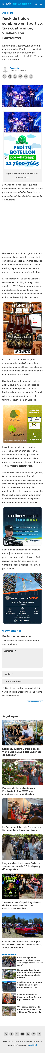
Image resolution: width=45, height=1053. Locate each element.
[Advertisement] (22, 226)
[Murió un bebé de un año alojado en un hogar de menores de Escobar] (9, 986)
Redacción (14, 68)
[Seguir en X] (6, 1034)
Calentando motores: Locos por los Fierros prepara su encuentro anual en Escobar (22, 944)
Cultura (8, 13)
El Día (16, 3)
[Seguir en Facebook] (11, 1034)
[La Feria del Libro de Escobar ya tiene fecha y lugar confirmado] (9, 998)
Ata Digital (33, 1045)
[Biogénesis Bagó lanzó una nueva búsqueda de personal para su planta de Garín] (9, 974)
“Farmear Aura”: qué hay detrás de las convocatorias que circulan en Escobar (21, 905)
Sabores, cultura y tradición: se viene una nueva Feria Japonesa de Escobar (22, 751)
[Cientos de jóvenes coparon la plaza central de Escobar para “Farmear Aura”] (9, 961)
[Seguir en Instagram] (17, 1034)
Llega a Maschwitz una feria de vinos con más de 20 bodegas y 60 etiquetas (21, 866)
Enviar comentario (35, 702)
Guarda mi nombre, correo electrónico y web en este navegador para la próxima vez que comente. (22, 692)
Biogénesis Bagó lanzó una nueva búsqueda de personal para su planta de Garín (29, 974)
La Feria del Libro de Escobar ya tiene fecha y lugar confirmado (29, 997)
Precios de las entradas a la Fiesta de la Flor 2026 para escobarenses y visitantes (19, 791)
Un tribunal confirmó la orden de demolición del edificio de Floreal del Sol (29, 1009)
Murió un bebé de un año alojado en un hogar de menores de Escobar (29, 984)
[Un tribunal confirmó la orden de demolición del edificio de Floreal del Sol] (9, 1011)
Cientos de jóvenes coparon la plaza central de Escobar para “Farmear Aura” (30, 961)
